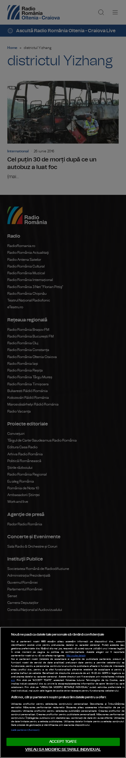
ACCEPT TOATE (63, 742)
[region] (63, 692)
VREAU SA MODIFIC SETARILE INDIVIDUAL (63, 750)
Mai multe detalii (76, 656)
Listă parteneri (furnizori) (25, 730)
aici (13, 680)
